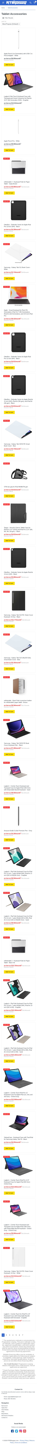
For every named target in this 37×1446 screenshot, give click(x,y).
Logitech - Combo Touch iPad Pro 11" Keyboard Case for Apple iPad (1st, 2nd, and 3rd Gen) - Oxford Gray (18, 1094)
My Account (4, 1405)
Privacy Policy (24, 1440)
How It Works (4, 1409)
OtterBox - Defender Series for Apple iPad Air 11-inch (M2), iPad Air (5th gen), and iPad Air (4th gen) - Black (18, 401)
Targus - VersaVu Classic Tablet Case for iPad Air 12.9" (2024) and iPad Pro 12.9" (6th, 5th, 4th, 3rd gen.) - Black (18, 529)
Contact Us (4, 1417)
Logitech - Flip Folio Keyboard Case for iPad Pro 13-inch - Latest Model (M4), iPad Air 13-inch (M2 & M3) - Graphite (18, 1005)
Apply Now (4, 1407)
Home (3, 8)
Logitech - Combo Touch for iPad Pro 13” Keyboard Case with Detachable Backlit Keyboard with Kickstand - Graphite (17, 1316)
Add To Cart (9, 64)
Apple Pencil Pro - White (12, 141)
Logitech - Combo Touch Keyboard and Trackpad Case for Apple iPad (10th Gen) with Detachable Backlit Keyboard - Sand (17, 788)
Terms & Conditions (21, 1442)
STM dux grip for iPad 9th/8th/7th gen (16, 487)
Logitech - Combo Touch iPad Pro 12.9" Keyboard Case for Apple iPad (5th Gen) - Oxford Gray (17, 1182)
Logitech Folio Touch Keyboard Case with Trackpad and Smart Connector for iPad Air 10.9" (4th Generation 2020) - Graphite (18, 98)
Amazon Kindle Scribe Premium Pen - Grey (18, 830)
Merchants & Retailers (7, 1415)
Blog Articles (4, 1413)
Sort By (3, 21)
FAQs (2, 1411)
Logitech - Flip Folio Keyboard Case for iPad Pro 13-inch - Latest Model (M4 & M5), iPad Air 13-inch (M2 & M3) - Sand (18, 1050)
